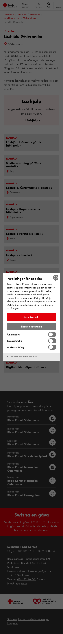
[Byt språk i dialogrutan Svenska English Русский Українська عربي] (55, 278)
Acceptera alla (31, 317)
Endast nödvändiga (31, 326)
